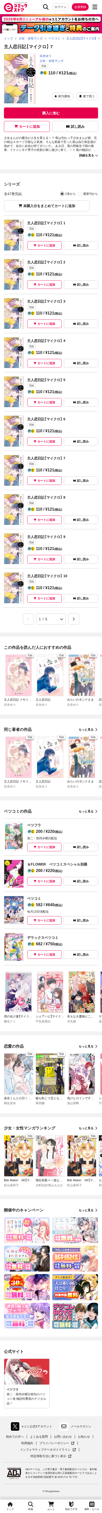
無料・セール (91, 1509)
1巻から (70, 194)
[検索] (46, 7)
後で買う (89, 96)
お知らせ (84, 1436)
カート (51, 1509)
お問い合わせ (63, 1436)
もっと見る (86, 729)
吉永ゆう (45, 56)
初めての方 (71, 1509)
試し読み (78, 126)
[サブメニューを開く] (95, 7)
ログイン (60, 7)
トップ (10, 1509)
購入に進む (51, 113)
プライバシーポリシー (57, 1443)
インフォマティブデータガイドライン (45, 1450)
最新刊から (90, 194)
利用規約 (27, 1443)
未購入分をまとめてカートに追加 (49, 206)
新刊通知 (64, 96)
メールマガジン (81, 1426)
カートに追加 (29, 126)
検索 (30, 1509)
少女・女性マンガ (51, 61)
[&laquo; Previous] (28, 619)
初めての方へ (15, 1436)
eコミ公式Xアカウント (33, 1427)
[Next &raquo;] (73, 619)
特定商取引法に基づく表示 (51, 1456)
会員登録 (80, 7)
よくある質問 (39, 1436)
